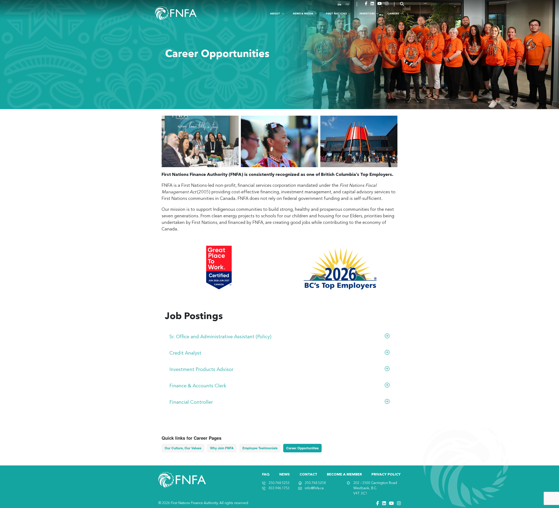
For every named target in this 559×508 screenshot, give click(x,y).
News (284, 474)
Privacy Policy (386, 474)
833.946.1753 (279, 488)
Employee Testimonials (260, 448)
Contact (308, 474)
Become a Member (344, 474)
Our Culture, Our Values (183, 448)
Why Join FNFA (222, 448)
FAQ (266, 474)
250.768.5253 (279, 483)
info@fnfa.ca (314, 488)
